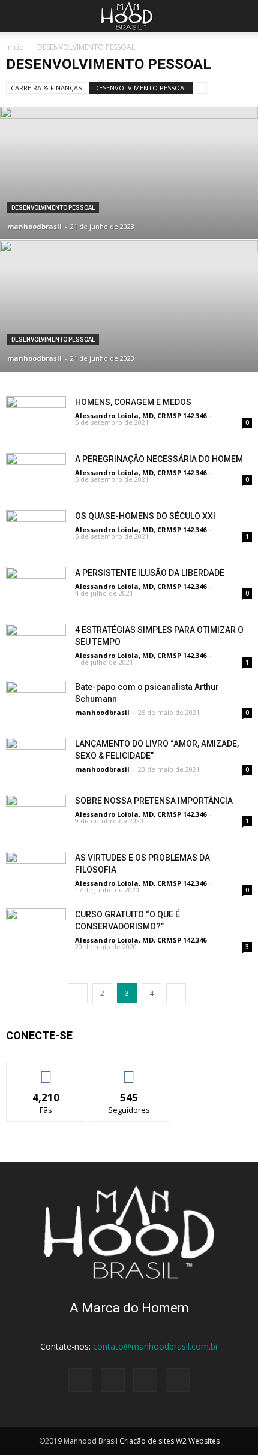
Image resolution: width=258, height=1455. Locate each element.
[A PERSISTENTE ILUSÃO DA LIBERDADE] (36, 587)
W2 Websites (198, 1441)
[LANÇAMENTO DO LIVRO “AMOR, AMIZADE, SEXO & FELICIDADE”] (36, 758)
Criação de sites (146, 1441)
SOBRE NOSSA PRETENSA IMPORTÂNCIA (154, 800)
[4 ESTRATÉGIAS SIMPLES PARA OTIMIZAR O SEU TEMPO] (36, 644)
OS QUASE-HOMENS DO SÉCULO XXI (145, 516)
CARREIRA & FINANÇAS (46, 87)
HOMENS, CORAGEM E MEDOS (133, 402)
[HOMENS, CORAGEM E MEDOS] (36, 416)
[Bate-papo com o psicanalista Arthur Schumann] (36, 701)
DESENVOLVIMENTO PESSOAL (141, 87)
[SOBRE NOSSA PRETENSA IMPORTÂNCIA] (36, 815)
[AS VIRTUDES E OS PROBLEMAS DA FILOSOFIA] (36, 872)
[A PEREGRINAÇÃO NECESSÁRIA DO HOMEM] (36, 473)
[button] (241, 16)
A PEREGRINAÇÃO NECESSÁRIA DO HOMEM (159, 459)
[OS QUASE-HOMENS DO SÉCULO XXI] (36, 530)
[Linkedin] (145, 1380)
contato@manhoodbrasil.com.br (155, 1346)
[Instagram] (113, 1380)
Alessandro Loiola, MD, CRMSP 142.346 (140, 415)
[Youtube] (178, 1380)
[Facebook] (80, 1380)
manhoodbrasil (34, 226)
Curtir (46, 1071)
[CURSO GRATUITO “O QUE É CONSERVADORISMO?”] (36, 929)
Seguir (129, 1071)
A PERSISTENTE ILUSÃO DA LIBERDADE (149, 573)
